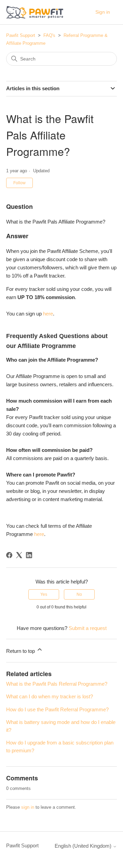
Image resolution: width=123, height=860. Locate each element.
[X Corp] (19, 555)
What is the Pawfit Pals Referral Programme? (56, 684)
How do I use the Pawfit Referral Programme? (57, 709)
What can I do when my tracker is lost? (49, 696)
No (79, 594)
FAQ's (49, 35)
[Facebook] (9, 555)
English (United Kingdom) (84, 846)
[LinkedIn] (29, 555)
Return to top (21, 651)
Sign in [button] (102, 12)
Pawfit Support (20, 35)
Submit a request (88, 628)
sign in (27, 807)
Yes (43, 594)
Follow (19, 182)
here (48, 314)
